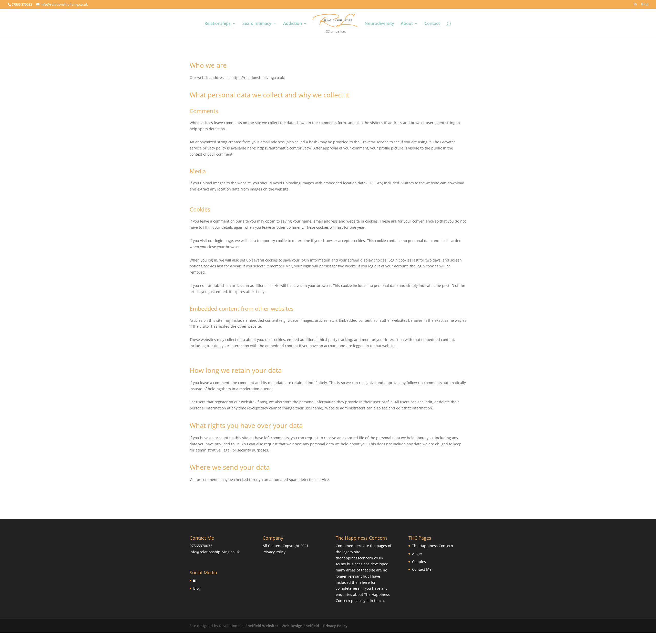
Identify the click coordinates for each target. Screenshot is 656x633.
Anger (417, 553)
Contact (432, 24)
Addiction (292, 24)
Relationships (217, 24)
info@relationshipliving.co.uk (215, 551)
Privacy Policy (274, 551)
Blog (644, 4)
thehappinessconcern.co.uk (359, 558)
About (407, 24)
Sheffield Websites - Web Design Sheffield (282, 625)
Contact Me (422, 569)
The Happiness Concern (432, 545)
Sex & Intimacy (256, 24)
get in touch (373, 600)
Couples (419, 561)
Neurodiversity (379, 24)
